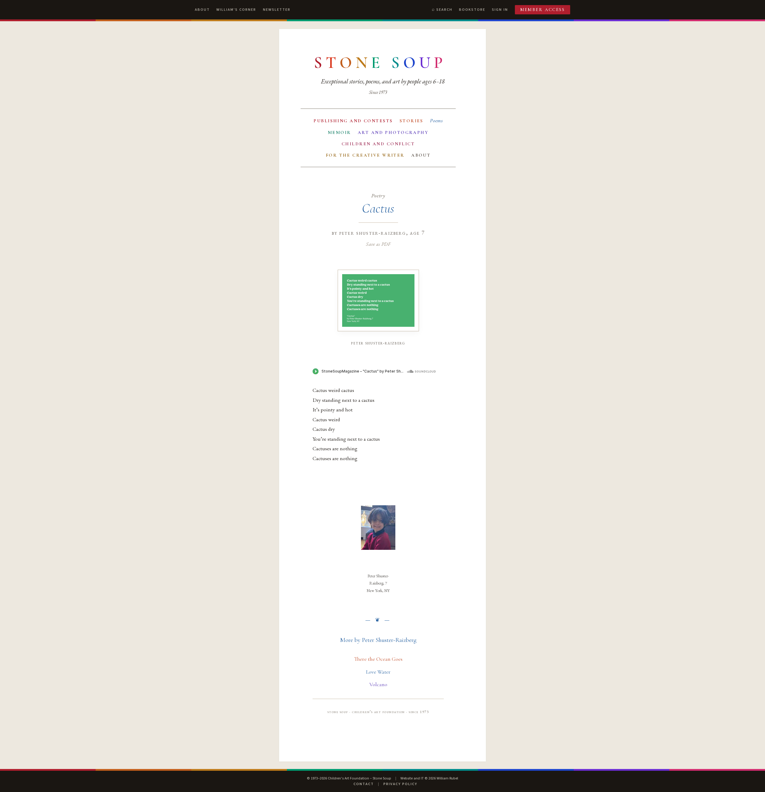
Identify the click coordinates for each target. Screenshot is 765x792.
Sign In (500, 9)
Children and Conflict (378, 144)
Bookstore (472, 9)
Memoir (339, 132)
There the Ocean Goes (378, 659)
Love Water (378, 672)
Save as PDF (378, 244)
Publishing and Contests (353, 120)
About (202, 9)
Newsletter (276, 9)
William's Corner (236, 9)
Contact (364, 784)
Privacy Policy (400, 784)
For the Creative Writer (365, 155)
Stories (411, 120)
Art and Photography (393, 132)
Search (444, 9)
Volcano (378, 684)
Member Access (542, 9)
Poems (436, 120)
